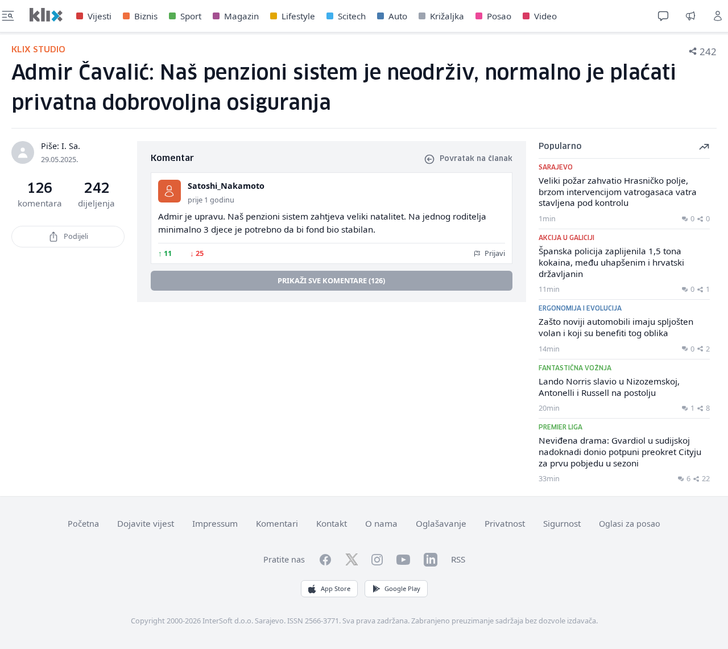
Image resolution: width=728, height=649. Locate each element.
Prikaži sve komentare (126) (331, 280)
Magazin (241, 16)
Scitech (352, 16)
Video (545, 16)
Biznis (146, 16)
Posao (499, 16)
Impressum (215, 523)
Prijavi (494, 253)
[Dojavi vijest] (690, 16)
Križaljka (447, 16)
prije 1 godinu (211, 200)
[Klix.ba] (46, 15)
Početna (83, 523)
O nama (381, 523)
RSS (458, 559)
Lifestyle (298, 16)
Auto (397, 16)
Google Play (402, 588)
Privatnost (505, 523)
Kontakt (331, 523)
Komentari (277, 523)
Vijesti (99, 16)
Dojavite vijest (145, 523)
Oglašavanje (441, 523)
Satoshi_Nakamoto (226, 185)
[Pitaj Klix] (663, 16)
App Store (335, 588)
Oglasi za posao (629, 523)
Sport (190, 16)
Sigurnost (562, 523)
